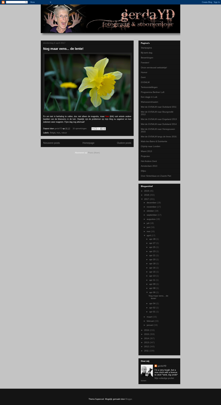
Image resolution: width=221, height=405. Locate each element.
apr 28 (152, 239)
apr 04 (152, 303)
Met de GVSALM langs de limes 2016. (159, 136)
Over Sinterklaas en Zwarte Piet (156, 176)
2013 (147, 342)
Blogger (128, 399)
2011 (146, 350)
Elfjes (143, 171)
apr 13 (152, 276)
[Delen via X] (98, 128)
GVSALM (145, 82)
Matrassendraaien (149, 102)
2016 (147, 330)
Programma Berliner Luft (152, 92)
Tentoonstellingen (149, 87)
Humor (144, 72)
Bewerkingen (147, 57)
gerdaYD (162, 366)
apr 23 (152, 251)
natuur (64, 133)
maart (150, 317)
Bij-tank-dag (146, 52)
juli (148, 223)
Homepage (88, 143)
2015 (147, 334)
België (52, 133)
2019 (147, 191)
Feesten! (145, 62)
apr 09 (152, 284)
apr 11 (152, 280)
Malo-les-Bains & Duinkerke (154, 141)
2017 (147, 199)
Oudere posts (124, 143)
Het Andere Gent (149, 161)
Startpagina (146, 48)
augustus (151, 219)
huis (58, 133)
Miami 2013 (146, 151)
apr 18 (152, 263)
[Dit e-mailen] (92, 128)
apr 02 (152, 307)
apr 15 (152, 272)
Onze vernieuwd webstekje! (154, 67)
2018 (147, 195)
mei (149, 231)
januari (150, 325)
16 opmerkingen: (80, 128)
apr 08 (152, 288)
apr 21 (152, 255)
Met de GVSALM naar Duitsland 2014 (159, 124)
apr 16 (152, 267)
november (152, 207)
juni (149, 227)
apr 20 (152, 259)
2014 (147, 338)
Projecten (145, 156)
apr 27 (152, 243)
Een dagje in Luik (149, 97)
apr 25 (152, 247)
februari (151, 321)
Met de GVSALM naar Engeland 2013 (159, 119)
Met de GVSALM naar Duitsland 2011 (158, 107)
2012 (147, 346)
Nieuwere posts (51, 143)
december (152, 202)
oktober (151, 211)
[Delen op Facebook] (101, 128)
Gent (143, 77)
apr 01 (152, 311)
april (149, 235)
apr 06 (152, 292)
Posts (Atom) (94, 153)
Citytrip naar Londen (150, 146)
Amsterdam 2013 (149, 166)
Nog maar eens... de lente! (63, 49)
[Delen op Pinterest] (104, 128)
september (152, 215)
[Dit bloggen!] (95, 128)
